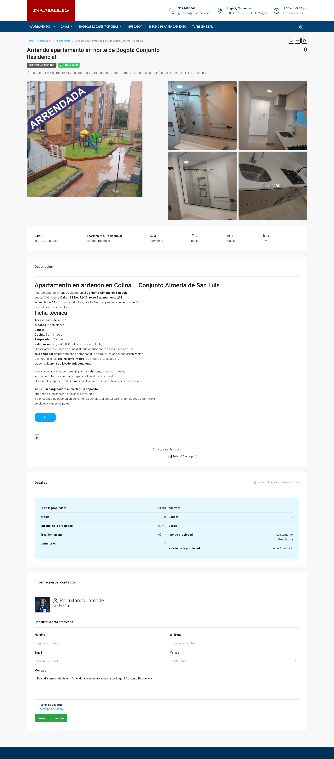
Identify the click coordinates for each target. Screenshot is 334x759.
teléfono (175, 634)
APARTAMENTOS (40, 26)
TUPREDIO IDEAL (202, 26)
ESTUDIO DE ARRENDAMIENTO (167, 26)
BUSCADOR (135, 26)
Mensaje (40, 670)
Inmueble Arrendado (42, 65)
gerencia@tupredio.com (194, 13)
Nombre (40, 634)
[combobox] (234, 661)
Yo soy (174, 652)
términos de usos (51, 709)
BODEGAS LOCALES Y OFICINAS (98, 26)
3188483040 (70, 65)
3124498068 (187, 8)
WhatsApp (63, 605)
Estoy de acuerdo (51, 707)
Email (38, 652)
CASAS (65, 26)
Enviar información (51, 718)
